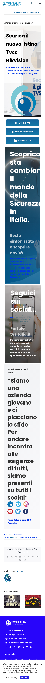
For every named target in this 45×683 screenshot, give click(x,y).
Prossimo (34, 12)
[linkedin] (23, 647)
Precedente (22, 12)
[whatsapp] (31, 647)
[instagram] (14, 647)
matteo (9, 535)
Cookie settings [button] (11, 677)
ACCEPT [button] (24, 677)
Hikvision (13, 537)
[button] (5, 601)
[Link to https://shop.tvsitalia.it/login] (31, 3)
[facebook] (6, 647)
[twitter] (10, 647)
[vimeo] (27, 647)
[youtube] (19, 647)
